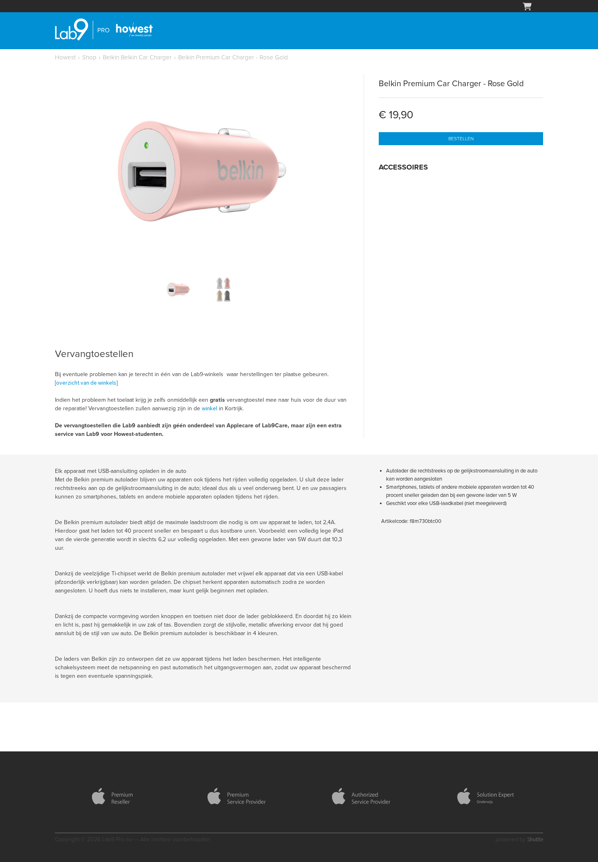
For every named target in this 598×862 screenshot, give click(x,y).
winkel (209, 408)
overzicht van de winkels (86, 382)
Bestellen (461, 138)
